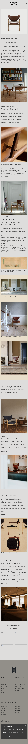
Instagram (17, 706)
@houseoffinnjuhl (14, 628)
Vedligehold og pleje (20, 688)
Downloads (4, 706)
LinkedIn (17, 712)
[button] (3, 36)
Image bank (4, 710)
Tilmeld (8, 736)
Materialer (18, 686)
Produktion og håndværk (4, 684)
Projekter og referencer (18, 682)
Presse (3, 712)
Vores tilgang (4, 686)
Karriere (3, 688)
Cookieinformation (5, 697)
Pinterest (17, 708)
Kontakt (3, 690)
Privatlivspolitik (5, 694)
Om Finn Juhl (4, 681)
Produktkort (4, 714)
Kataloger (17, 690)
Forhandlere (4, 692)
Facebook (17, 710)
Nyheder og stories (20, 684)
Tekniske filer (4, 708)
